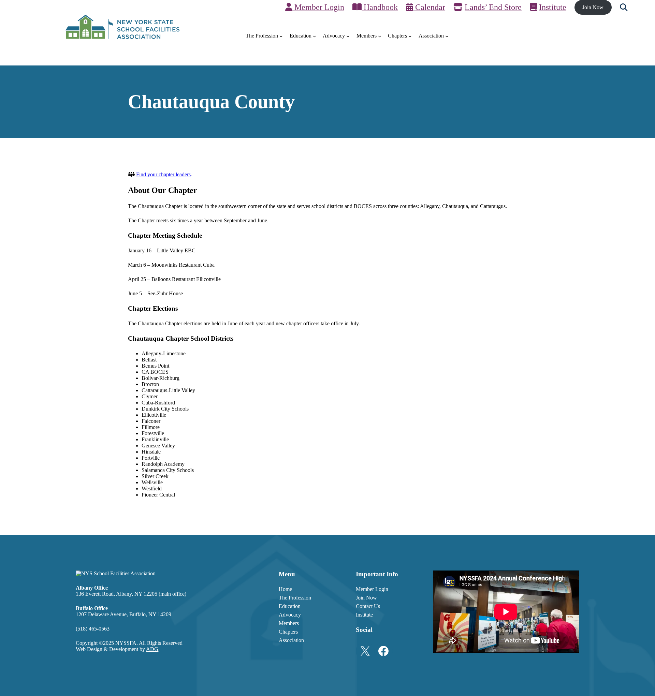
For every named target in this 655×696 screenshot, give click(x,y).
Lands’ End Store (493, 7)
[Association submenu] (447, 36)
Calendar (429, 7)
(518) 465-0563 (93, 629)
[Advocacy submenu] (348, 36)
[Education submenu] (314, 36)
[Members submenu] (379, 36)
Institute (552, 7)
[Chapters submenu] (410, 36)
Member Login (318, 7)
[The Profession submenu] (281, 36)
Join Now (592, 7)
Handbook (380, 7)
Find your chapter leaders (163, 174)
